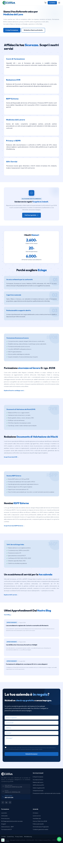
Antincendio (4, 816)
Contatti (3, 836)
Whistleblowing (28, 836)
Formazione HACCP (6, 829)
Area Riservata (37, 818)
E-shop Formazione (12, 30)
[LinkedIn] (6, 802)
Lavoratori (4, 813)
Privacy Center (19, 836)
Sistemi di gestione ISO (39, 788)
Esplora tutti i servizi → (11, 595)
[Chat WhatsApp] (59, 839)
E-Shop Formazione (38, 777)
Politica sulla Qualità (38, 824)
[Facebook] (2, 802)
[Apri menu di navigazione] (59, 3)
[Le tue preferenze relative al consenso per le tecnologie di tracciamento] (2, 840)
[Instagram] (10, 802)
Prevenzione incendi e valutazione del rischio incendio (46, 793)
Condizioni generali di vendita (40, 829)
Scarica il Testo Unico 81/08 (40, 821)
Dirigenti (3, 824)
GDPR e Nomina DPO (38, 785)
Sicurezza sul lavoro (38, 779)
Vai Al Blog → (8, 615)
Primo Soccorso (5, 818)
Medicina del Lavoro (38, 782)
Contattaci (52, 2)
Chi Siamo (35, 813)
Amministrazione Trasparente (41, 826)
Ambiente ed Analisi (38, 790)
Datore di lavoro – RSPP (7, 826)
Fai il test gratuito (30, 215)
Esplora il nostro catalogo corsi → (14, 390)
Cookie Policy (10, 836)
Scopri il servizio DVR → (11, 457)
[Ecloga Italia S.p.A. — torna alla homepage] (9, 2)
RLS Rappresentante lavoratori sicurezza (12, 821)
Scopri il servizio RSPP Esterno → (14, 526)
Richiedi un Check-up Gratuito (33, 30)
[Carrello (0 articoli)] (45, 2)
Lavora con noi (37, 816)
